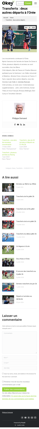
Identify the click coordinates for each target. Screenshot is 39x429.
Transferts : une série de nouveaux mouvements (9, 142)
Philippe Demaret (7, 412)
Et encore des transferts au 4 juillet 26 (26, 272)
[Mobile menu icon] (35, 3)
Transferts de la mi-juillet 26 (26, 221)
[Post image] (8, 187)
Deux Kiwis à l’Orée (23, 259)
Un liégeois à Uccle (23, 246)
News (13, 168)
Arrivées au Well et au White (26, 184)
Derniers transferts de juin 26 (26, 284)
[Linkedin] (24, 125)
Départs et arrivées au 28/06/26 (24, 297)
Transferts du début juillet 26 (26, 234)
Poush (23, 422)
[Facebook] (15, 125)
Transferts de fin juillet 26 (25, 196)
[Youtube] (18, 125)
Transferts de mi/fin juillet (25, 209)
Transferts (19, 168)
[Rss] (21, 125)
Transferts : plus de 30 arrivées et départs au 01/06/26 (27, 142)
